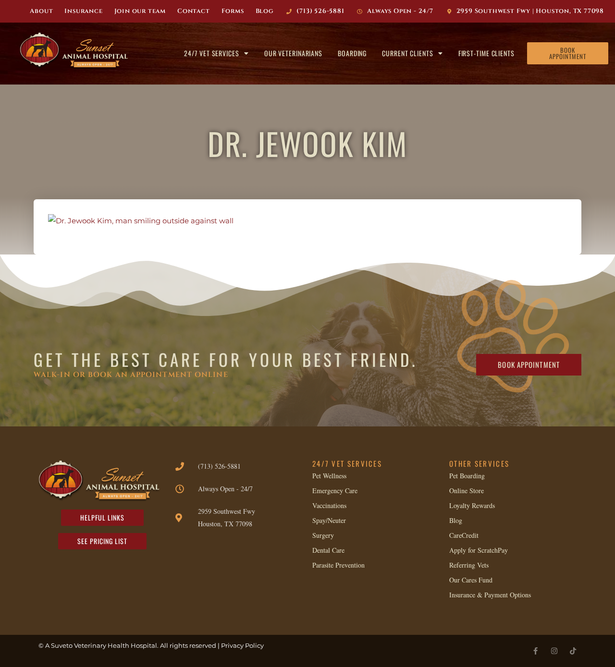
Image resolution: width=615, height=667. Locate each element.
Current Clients (407, 53)
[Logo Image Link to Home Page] (76, 51)
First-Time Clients (486, 53)
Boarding (352, 53)
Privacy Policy (242, 645)
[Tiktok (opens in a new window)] (573, 651)
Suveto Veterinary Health (90, 645)
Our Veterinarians (293, 53)
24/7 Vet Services (211, 53)
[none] (535, 651)
